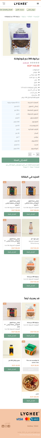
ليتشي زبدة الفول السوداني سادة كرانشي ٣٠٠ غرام (32, 203)
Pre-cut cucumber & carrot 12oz (33, 361)
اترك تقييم (26, 63)
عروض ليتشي (31, 9)
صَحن (37, 394)
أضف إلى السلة (20, 160)
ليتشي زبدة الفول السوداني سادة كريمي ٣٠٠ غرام (12, 241)
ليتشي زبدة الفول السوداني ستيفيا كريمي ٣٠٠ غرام (12, 203)
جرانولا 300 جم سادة (33, 276)
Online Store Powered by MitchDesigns (30, 435)
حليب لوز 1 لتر (35, 239)
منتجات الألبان (20, 9)
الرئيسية (36, 16)
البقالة (30, 16)
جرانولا (24, 16)
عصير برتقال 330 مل (14, 360)
